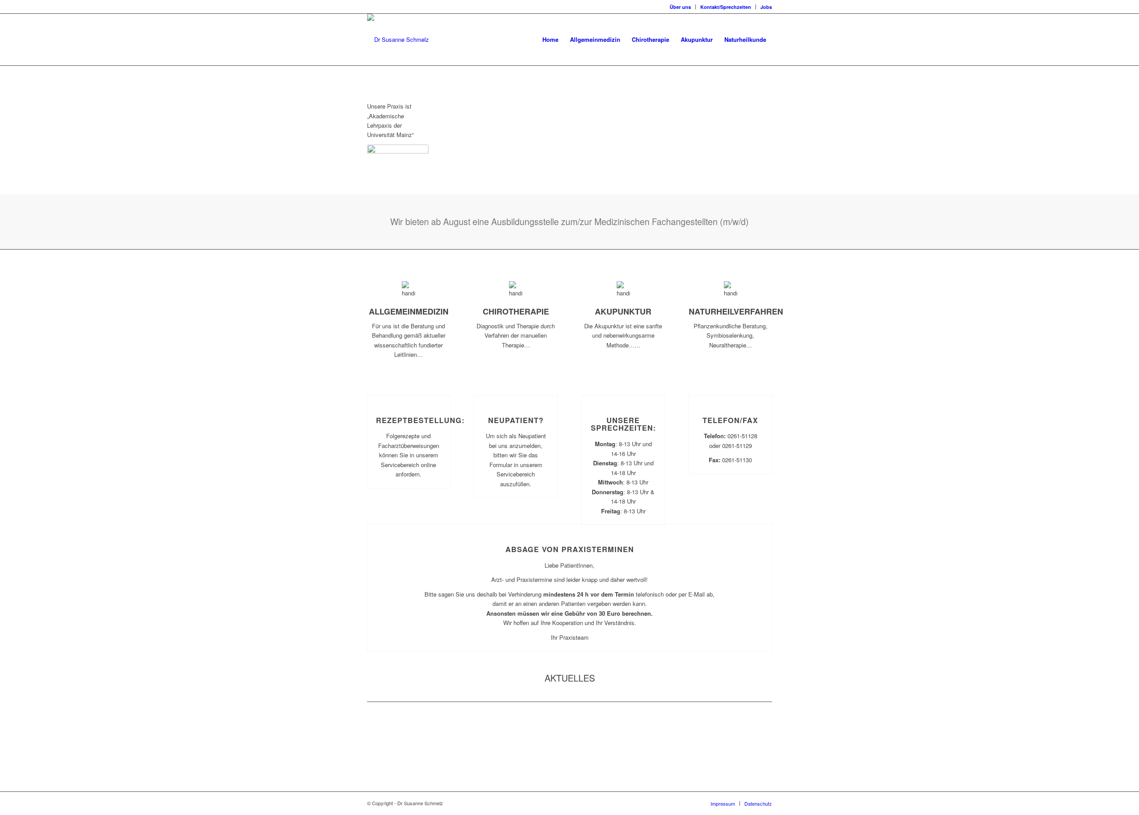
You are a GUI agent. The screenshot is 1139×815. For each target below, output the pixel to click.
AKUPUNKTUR (623, 311)
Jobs (766, 7)
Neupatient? (516, 420)
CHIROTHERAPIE (516, 311)
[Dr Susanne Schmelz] (398, 39)
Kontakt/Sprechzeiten (725, 7)
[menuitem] (680, 6)
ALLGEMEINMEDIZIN (408, 311)
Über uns (680, 7)
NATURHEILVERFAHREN (736, 311)
